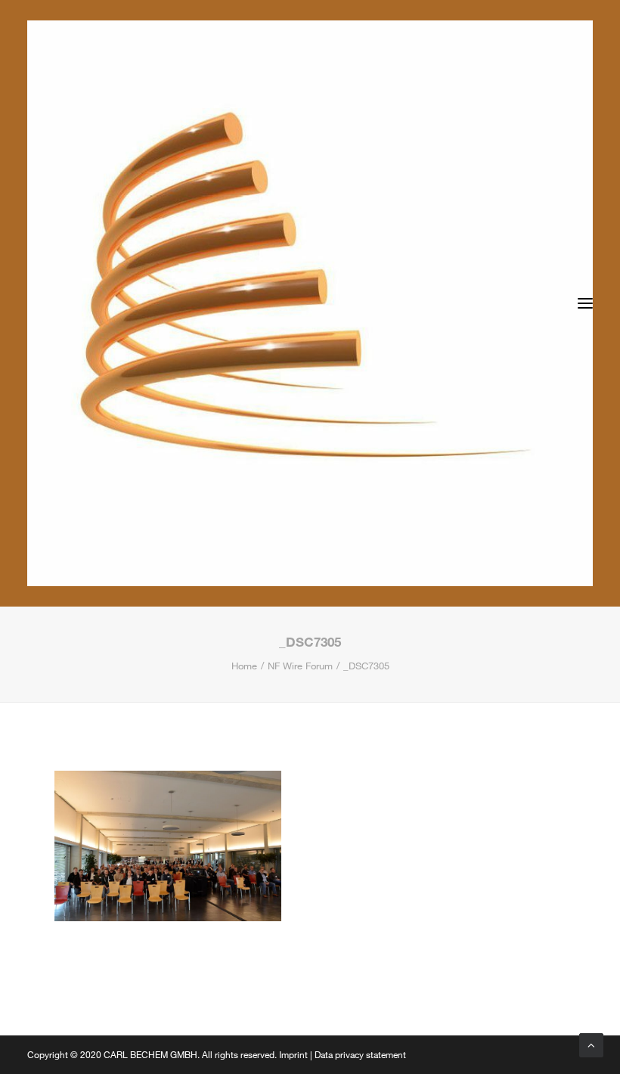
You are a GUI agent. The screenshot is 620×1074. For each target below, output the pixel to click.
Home (244, 666)
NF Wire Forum (300, 666)
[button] (585, 303)
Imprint (293, 1054)
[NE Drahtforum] (310, 303)
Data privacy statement (360, 1054)
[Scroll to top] (591, 1044)
